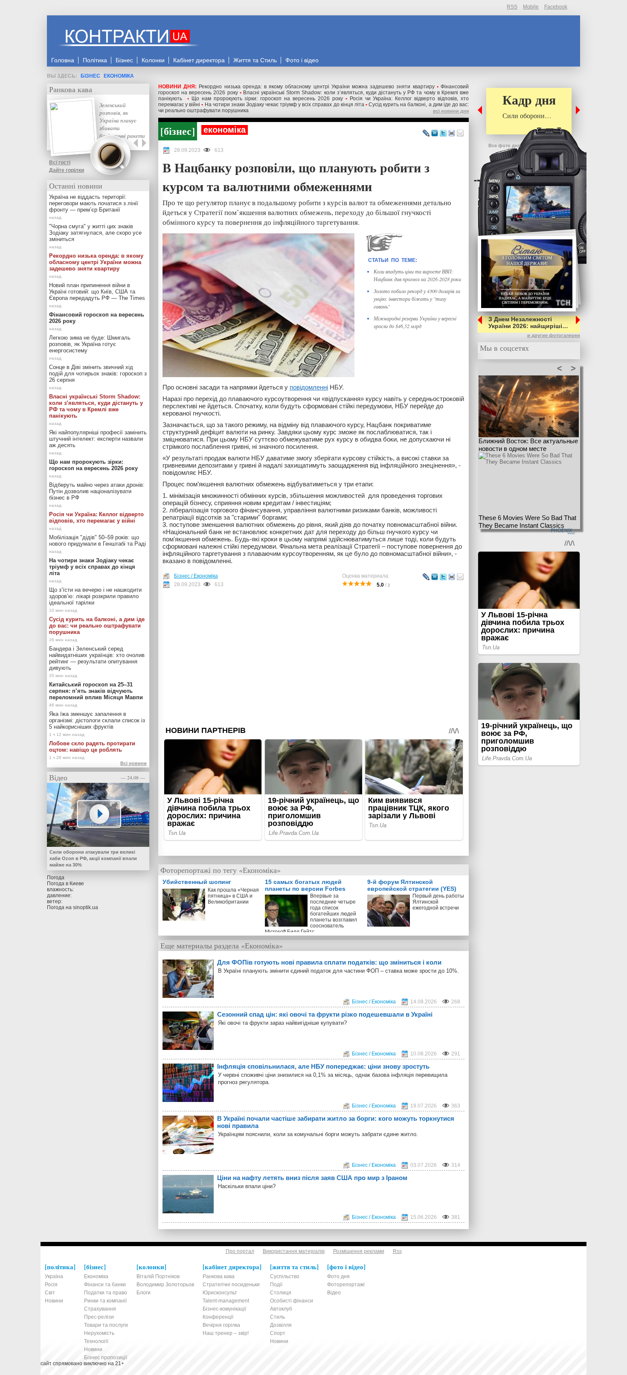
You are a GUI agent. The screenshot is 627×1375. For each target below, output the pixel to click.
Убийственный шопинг (197, 881)
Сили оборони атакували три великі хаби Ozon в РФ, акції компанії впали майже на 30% (93, 858)
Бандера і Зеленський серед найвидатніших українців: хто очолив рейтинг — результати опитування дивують (97, 658)
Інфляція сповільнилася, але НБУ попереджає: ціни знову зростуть (323, 1066)
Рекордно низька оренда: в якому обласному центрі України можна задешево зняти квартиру (316, 87)
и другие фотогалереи (553, 335)
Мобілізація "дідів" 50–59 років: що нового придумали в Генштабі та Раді (97, 540)
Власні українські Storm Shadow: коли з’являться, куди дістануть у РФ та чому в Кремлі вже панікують (96, 406)
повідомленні (309, 387)
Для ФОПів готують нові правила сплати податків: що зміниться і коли (329, 962)
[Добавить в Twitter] (443, 133)
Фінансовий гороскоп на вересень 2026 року (96, 317)
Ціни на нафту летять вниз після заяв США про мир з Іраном (312, 1177)
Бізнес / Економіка (196, 576)
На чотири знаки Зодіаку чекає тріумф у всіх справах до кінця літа (284, 105)
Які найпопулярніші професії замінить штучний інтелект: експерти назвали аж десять (98, 438)
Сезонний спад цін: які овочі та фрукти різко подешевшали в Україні (325, 1014)
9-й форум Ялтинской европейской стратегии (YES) (411, 885)
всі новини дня (451, 110)
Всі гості (59, 163)
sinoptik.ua (85, 907)
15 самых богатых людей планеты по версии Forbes (305, 885)
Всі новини (133, 763)
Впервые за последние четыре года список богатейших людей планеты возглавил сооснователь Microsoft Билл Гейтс (311, 912)
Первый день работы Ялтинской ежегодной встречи (438, 902)
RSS (512, 7)
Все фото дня (504, 145)
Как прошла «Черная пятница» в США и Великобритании (233, 896)
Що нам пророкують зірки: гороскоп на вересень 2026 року (267, 99)
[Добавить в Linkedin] (434, 133)
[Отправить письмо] (460, 133)
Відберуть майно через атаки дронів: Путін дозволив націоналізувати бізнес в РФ (97, 491)
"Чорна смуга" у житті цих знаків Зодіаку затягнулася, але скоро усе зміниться (95, 232)
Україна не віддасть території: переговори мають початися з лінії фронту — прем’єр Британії (93, 203)
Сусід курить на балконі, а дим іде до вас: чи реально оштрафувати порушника (97, 625)
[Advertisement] (313, 657)
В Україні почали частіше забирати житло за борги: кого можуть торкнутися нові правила (335, 1122)
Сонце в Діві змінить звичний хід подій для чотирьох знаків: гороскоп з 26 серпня (98, 373)
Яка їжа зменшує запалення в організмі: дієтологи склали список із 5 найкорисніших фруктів (97, 720)
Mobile (531, 7)
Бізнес (90, 76)
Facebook (555, 7)
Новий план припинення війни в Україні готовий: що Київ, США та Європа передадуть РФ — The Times (97, 291)
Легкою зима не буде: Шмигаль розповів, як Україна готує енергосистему (90, 344)
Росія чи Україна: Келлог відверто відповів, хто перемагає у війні (96, 517)
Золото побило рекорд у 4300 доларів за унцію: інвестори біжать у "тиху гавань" (417, 299)
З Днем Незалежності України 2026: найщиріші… (528, 322)
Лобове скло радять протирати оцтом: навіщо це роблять (92, 746)
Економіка (119, 76)
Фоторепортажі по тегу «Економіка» (220, 870)
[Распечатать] (451, 133)
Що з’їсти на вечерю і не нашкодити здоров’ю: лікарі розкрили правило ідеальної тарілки (95, 596)
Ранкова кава (70, 89)
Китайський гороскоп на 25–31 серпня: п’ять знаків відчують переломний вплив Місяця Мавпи (96, 691)
